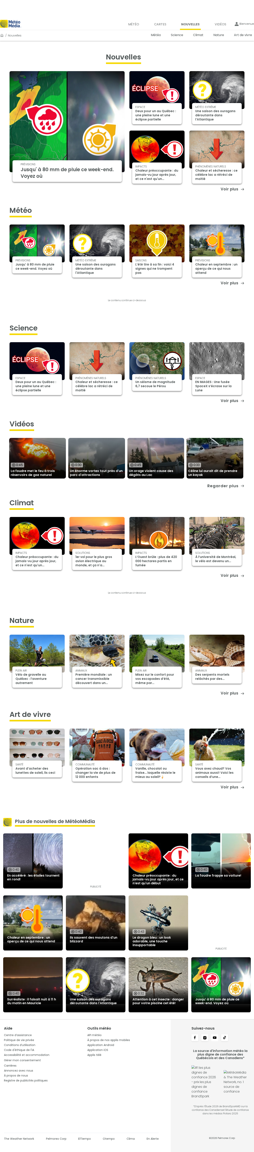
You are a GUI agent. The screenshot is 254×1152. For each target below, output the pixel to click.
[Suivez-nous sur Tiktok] (225, 1038)
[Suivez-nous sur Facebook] (195, 1038)
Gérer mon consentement (22, 1060)
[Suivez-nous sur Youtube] (215, 1038)
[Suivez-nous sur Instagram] (205, 1038)
